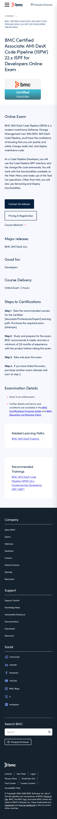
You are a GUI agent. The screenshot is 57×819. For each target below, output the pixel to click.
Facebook (13, 672)
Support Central (12, 600)
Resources (9, 635)
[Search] (50, 732)
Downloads (10, 628)
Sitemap (8, 572)
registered (9, 805)
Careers (8, 558)
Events (8, 536)
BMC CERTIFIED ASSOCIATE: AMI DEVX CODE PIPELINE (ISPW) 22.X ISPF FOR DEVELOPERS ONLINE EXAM (26, 24)
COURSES (9, 16)
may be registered (27, 805)
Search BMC (14, 724)
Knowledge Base (12, 607)
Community (14, 656)
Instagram (14, 704)
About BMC (10, 529)
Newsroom (9, 579)
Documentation (12, 621)
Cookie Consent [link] (28, 783)
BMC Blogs (14, 688)
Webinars (9, 543)
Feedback (9, 550)
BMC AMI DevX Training (25, 438)
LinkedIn (13, 664)
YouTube (13, 680)
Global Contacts (12, 565)
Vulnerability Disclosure (15, 614)
